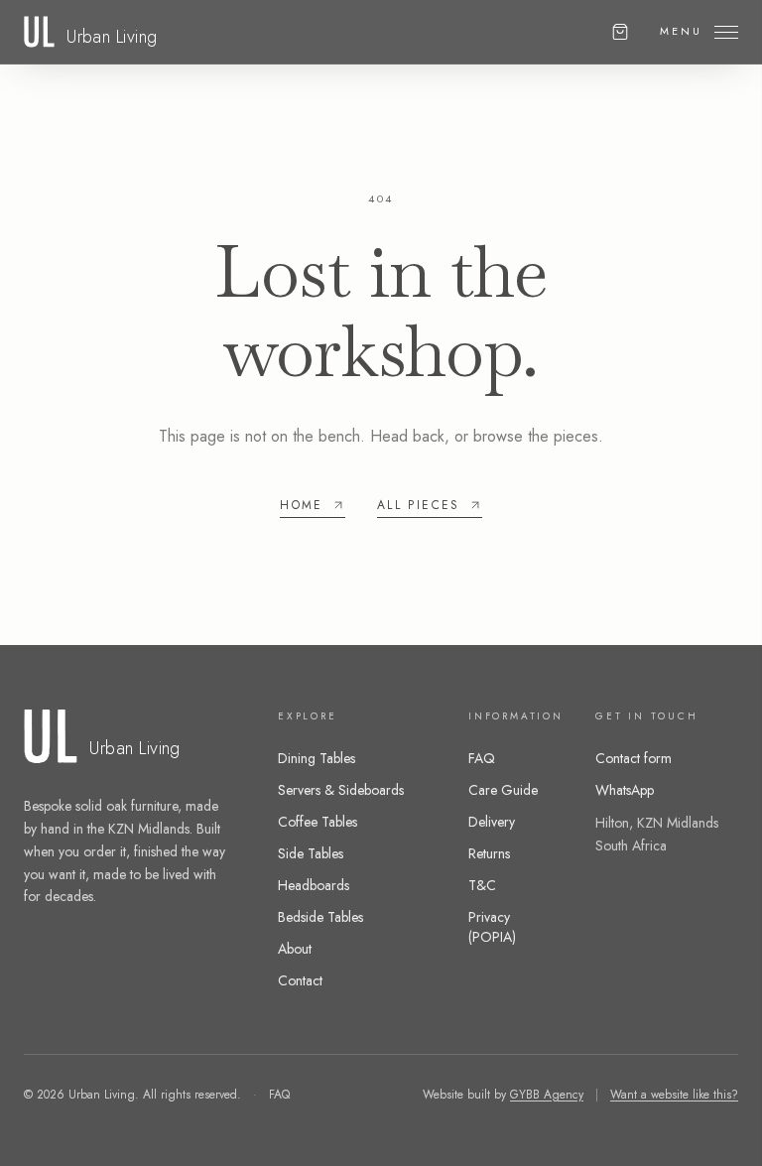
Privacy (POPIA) (492, 927)
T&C (482, 885)
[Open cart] (620, 32)
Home (301, 505)
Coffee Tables (317, 822)
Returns (489, 853)
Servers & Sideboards (341, 790)
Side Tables (310, 853)
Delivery (491, 822)
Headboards (313, 885)
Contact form (633, 758)
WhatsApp (624, 790)
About (295, 949)
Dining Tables (316, 758)
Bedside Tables (320, 917)
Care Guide (503, 790)
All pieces (418, 505)
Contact (300, 980)
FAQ (481, 758)
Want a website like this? (674, 1094)
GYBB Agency (546, 1094)
